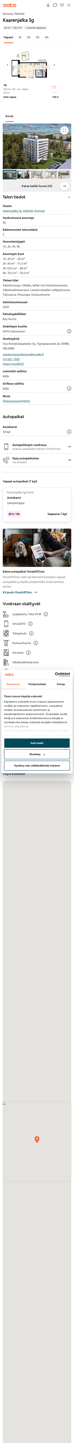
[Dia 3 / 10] (37, 175)
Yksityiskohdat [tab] (37, 684)
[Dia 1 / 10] (10, 175)
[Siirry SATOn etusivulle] (9, 5)
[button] (69, 331)
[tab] (8, 37)
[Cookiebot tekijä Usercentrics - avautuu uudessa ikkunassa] (55, 674)
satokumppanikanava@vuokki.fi (23, 354)
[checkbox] (54, 87)
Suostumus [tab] (13, 684)
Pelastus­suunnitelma (16, 401)
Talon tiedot (14, 197)
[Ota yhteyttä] (55, 5)
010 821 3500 (11, 359)
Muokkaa (35, 754)
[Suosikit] (62, 5)
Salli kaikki (36, 742)
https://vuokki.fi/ (13, 364)
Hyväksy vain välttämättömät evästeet (37, 765)
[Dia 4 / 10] (51, 175)
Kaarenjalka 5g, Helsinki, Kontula (24, 211)
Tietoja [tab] (61, 684)
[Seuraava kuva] (54, 64)
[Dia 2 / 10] (23, 175)
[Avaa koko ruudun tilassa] (64, 130)
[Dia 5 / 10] (64, 175)
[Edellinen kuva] (7, 64)
